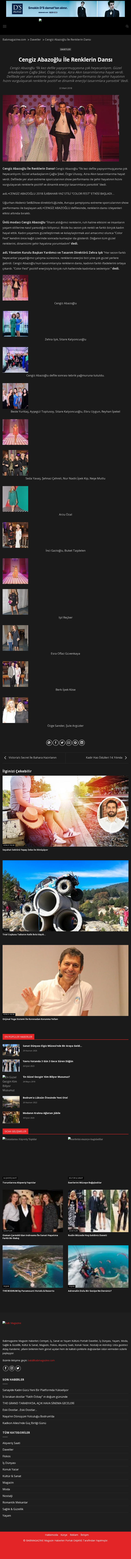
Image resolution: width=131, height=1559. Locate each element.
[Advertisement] (58, 1550)
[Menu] (5, 26)
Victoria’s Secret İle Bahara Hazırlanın (32, 758)
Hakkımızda (51, 1534)
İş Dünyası (9, 1463)
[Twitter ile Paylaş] (62, 743)
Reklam (74, 1534)
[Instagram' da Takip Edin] (12, 1368)
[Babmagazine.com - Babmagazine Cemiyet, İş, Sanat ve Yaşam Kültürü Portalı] (65, 26)
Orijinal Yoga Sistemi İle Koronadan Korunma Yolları (30, 1019)
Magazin (8, 1482)
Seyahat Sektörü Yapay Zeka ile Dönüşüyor (25, 850)
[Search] (127, 26)
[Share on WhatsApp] (49, 743)
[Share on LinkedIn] (82, 743)
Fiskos (7, 1456)
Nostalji (7, 1496)
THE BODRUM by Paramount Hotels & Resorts (28, 1290)
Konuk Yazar (8, 845)
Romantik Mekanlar (15, 1502)
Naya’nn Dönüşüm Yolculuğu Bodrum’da (28, 1416)
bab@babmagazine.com (41, 1360)
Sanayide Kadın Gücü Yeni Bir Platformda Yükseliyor (36, 1390)
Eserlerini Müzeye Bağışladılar (85, 1182)
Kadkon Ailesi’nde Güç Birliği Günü (24, 1423)
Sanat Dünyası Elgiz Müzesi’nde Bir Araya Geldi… (52, 1045)
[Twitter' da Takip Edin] (18, 1368)
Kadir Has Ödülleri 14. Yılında (104, 758)
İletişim (85, 1534)
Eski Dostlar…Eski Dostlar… (20, 1410)
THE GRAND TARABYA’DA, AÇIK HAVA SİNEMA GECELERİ (38, 1403)
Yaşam (6, 930)
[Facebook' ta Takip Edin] (6, 1368)
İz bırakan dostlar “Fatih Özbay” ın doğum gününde (35, 1397)
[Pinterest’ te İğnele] (75, 743)
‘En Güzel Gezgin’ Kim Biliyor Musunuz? (46, 1076)
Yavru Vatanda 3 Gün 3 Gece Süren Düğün (48, 1061)
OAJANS (77, 1540)
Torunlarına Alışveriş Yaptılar (19, 1182)
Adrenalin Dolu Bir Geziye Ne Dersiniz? (90, 1290)
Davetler (65, 49)
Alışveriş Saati (10, 1178)
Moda (6, 1489)
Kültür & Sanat (76, 1178)
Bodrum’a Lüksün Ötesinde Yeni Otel (45, 1097)
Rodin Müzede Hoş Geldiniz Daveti (87, 1235)
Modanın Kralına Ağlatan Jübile (41, 1113)
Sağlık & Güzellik (13, 1509)
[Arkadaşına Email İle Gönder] (69, 743)
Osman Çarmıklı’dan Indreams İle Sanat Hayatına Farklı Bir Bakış (30, 1237)
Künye (64, 1534)
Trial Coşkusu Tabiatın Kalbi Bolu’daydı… (24, 934)
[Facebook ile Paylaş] (56, 743)
